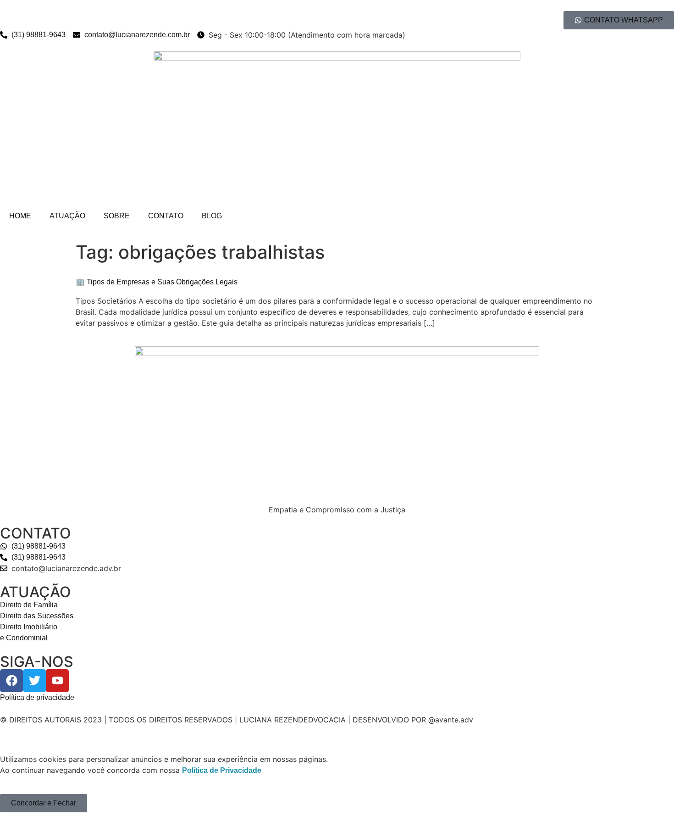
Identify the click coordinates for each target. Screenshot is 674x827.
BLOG (212, 216)
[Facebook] (11, 680)
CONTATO (165, 216)
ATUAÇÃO (67, 216)
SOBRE (117, 216)
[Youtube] (57, 680)
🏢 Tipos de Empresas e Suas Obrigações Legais (157, 282)
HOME (20, 216)
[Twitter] (34, 680)
